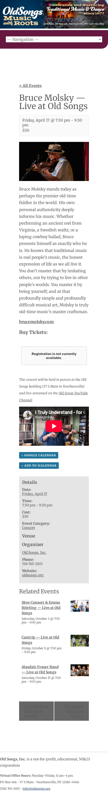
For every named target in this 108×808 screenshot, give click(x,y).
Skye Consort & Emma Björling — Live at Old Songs (41, 607)
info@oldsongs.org (36, 788)
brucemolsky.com (36, 321)
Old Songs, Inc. (34, 552)
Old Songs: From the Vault (74, 711)
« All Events (30, 85)
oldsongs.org (32, 575)
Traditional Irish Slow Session (36, 711)
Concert (28, 527)
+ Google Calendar (38, 455)
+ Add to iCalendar (39, 465)
